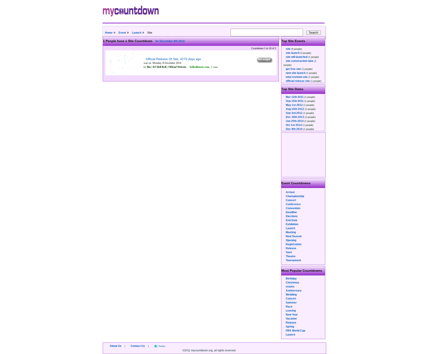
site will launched (296, 57)
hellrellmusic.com (199, 67)
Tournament (293, 260)
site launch (293, 53)
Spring (290, 326)
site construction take (299, 61)
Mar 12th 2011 (295, 97)
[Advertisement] (303, 155)
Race (289, 306)
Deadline (291, 212)
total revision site (297, 77)
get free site (293, 69)
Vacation (291, 318)
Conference (293, 204)
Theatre (291, 256)
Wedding (291, 294)
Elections (292, 216)
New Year (292, 314)
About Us (115, 346)
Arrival (290, 192)
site (288, 49)
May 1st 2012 (294, 105)
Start (289, 252)
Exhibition (292, 224)
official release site (298, 81)
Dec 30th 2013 (295, 117)
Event (122, 32)
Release (291, 248)
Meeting (291, 232)
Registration (293, 244)
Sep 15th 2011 (295, 101)
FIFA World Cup (295, 330)
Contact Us (138, 346)
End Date (291, 220)
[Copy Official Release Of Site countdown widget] (264, 62)
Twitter (162, 346)
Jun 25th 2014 (295, 121)
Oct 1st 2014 (294, 125)
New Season (294, 236)
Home (109, 32)
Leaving (291, 310)
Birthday (291, 278)
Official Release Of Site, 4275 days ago (173, 59)
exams (290, 286)
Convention (293, 208)
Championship (295, 196)
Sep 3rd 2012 (294, 113)
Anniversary (294, 290)
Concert (291, 200)
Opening (291, 240)
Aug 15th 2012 (295, 109)
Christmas (292, 282)
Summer (291, 302)
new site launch (295, 73)
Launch (136, 32)
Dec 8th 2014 (294, 129)
